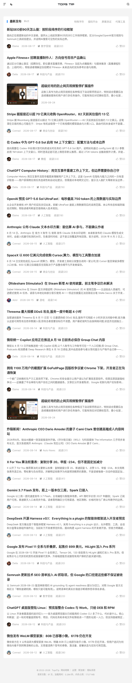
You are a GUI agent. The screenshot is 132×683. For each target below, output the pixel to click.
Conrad (16, 130)
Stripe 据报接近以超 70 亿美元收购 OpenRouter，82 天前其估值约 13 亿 (58, 114)
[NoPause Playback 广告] (22, 94)
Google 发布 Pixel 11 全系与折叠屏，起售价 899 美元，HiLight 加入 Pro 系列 (61, 546)
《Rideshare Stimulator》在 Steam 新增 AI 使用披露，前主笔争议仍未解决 (60, 283)
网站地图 (65, 670)
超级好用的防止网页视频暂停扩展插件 (67, 86)
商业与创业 (47, 130)
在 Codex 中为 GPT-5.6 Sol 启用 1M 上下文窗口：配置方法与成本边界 (56, 142)
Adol (14, 299)
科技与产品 (44, 74)
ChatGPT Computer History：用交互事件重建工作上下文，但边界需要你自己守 (63, 170)
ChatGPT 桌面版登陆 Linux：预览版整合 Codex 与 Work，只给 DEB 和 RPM (60, 608)
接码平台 (93, 21)
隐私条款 (91, 670)
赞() (120, 46)
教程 (42, 158)
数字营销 (44, 46)
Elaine (15, 46)
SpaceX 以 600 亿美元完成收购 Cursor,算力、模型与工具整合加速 (53, 255)
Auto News (47, 450)
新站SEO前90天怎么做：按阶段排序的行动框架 (40, 29)
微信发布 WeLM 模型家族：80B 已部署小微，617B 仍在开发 (49, 636)
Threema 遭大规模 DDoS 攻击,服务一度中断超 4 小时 (44, 311)
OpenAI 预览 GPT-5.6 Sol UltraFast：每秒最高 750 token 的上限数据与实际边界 (64, 199)
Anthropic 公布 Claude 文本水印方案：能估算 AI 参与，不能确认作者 (55, 227)
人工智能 (44, 215)
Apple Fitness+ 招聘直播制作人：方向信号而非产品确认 (46, 58)
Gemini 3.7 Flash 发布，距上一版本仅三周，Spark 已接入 (47, 490)
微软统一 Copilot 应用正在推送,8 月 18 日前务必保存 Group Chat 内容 (56, 340)
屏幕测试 (106, 21)
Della (15, 74)
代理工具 (120, 21)
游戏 (40, 299)
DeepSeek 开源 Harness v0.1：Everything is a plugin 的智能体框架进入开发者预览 (66, 518)
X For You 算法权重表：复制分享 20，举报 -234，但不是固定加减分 (54, 462)
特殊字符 (79, 21)
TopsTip (66, 4)
